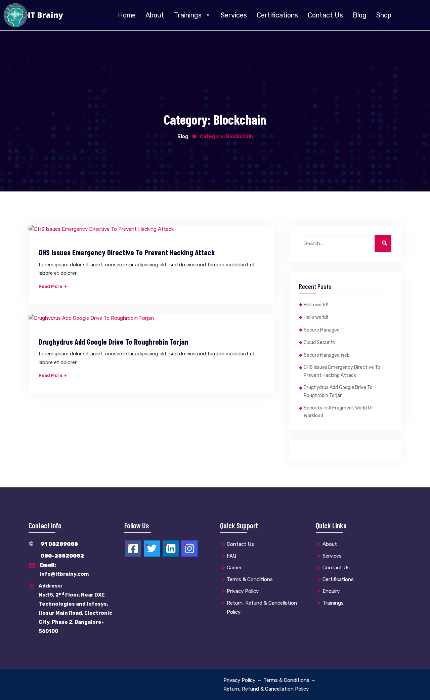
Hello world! (316, 305)
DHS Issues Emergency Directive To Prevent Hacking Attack (127, 252)
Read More (51, 286)
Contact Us (325, 15)
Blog (360, 15)
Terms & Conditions (250, 579)
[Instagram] (189, 548)
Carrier (234, 568)
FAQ (231, 556)
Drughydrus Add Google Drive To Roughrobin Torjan (113, 341)
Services (234, 15)
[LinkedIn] (171, 548)
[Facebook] (133, 548)
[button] (192, 15)
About (154, 15)
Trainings (188, 15)
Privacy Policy (243, 591)
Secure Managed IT (324, 330)
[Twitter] (152, 548)
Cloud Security (320, 342)
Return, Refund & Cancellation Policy (262, 607)
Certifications (277, 15)
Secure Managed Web (327, 355)
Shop (383, 15)
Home (127, 15)
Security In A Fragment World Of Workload (338, 412)
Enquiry (331, 591)
